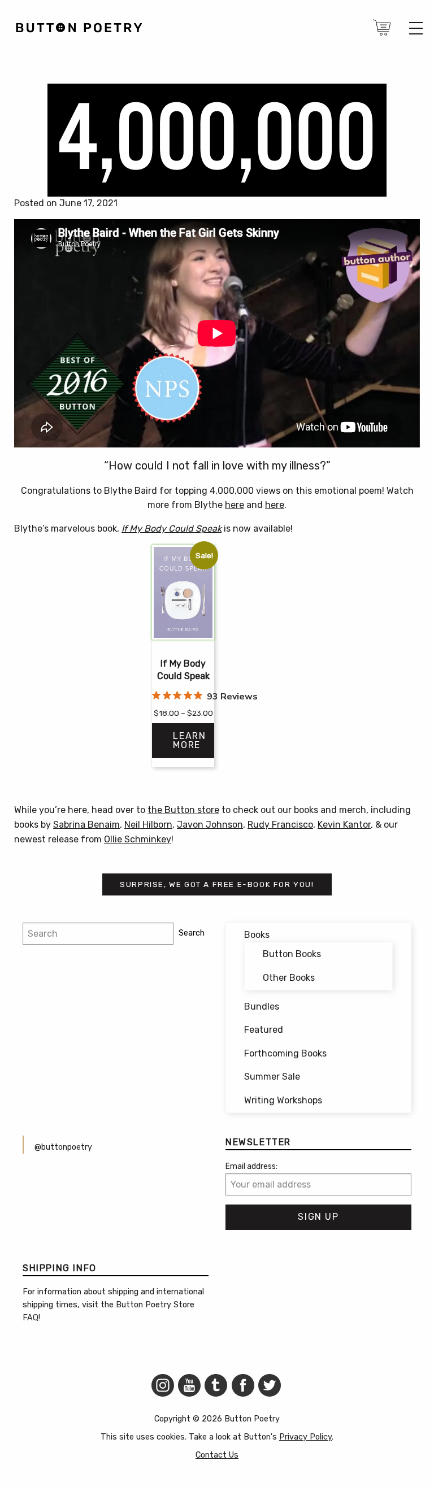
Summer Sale (272, 1076)
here (234, 504)
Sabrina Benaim (86, 824)
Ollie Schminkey (137, 839)
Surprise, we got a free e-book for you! (217, 884)
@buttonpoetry (63, 1147)
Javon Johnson (210, 824)
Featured (263, 1029)
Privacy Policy (305, 1437)
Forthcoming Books (285, 1053)
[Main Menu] (416, 28)
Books (257, 934)
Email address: (251, 1166)
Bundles (261, 1006)
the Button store (183, 810)
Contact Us (217, 1455)
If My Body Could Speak (171, 528)
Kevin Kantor (344, 824)
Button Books (292, 954)
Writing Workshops (283, 1100)
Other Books (289, 977)
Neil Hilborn (148, 824)
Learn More (189, 740)
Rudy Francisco (280, 824)
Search (192, 933)
